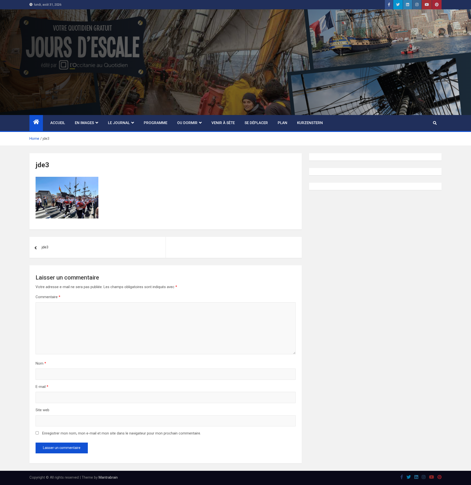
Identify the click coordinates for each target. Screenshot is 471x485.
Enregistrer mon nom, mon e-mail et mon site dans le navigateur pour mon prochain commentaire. (121, 433)
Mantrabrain (108, 477)
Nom (41, 363)
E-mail (42, 386)
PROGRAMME (155, 123)
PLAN (282, 123)
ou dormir (187, 123)
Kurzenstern (310, 123)
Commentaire (48, 297)
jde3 (45, 247)
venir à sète (223, 123)
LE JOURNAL (119, 123)
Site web (42, 410)
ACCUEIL (57, 123)
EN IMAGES (84, 123)
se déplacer (256, 123)
